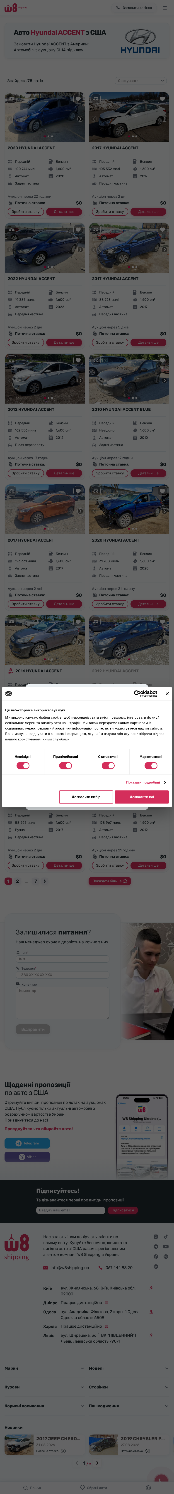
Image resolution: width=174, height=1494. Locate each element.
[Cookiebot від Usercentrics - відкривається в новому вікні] (137, 693)
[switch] (65, 765)
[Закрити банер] (167, 693)
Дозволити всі (142, 797)
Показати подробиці (143, 782)
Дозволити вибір (86, 797)
